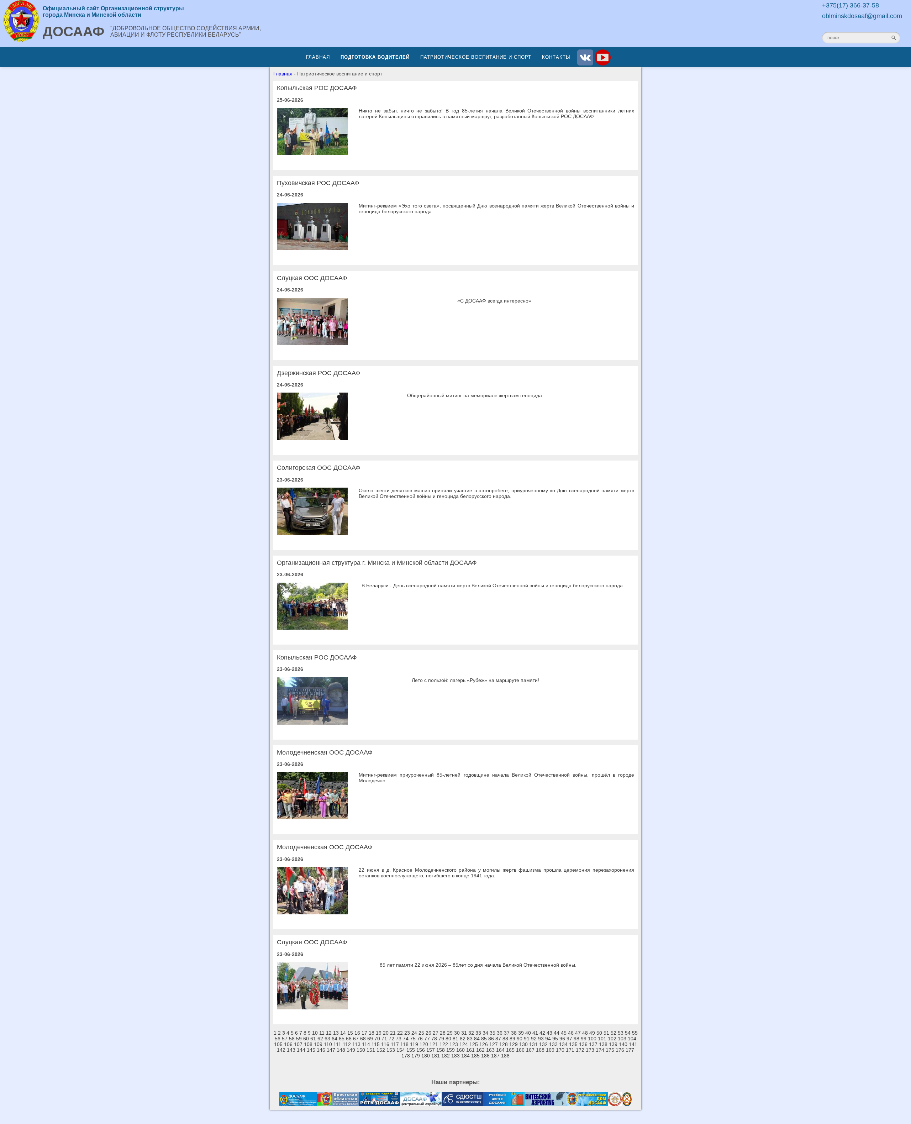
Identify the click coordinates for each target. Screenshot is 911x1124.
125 (473, 1044)
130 (523, 1044)
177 (630, 1050)
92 (534, 1038)
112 (347, 1044)
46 (571, 1033)
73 (398, 1038)
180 (425, 1056)
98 (576, 1038)
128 (503, 1044)
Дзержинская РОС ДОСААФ (318, 373)
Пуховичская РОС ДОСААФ (318, 183)
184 (465, 1056)
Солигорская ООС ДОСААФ (318, 467)
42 (542, 1033)
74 (406, 1038)
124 (463, 1044)
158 (440, 1050)
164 (500, 1050)
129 (513, 1044)
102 (612, 1038)
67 (356, 1038)
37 (507, 1033)
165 (510, 1050)
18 (371, 1033)
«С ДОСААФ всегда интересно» (494, 301)
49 (592, 1033)
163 (490, 1050)
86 (491, 1038)
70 (377, 1038)
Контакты (556, 57)
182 (445, 1056)
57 (285, 1038)
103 (622, 1038)
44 (556, 1033)
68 (363, 1038)
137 (593, 1044)
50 (599, 1033)
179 (415, 1056)
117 (395, 1044)
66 (349, 1038)
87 (498, 1038)
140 (623, 1044)
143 (291, 1050)
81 (455, 1038)
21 (393, 1033)
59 (299, 1038)
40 (528, 1033)
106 (288, 1044)
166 (520, 1050)
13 (336, 1033)
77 (427, 1038)
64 (334, 1038)
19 (378, 1033)
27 (435, 1033)
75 (413, 1038)
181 (435, 1056)
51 (606, 1033)
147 (331, 1050)
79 (441, 1038)
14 (343, 1033)
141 (633, 1044)
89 (512, 1038)
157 (430, 1050)
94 (548, 1038)
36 (499, 1033)
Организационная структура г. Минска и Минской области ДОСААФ (377, 562)
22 (400, 1033)
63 (327, 1038)
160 (460, 1050)
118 (404, 1044)
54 (628, 1033)
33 (478, 1033)
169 (550, 1050)
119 (414, 1044)
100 (592, 1038)
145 (311, 1050)
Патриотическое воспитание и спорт (475, 57)
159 (450, 1050)
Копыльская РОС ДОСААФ (317, 87)
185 (475, 1056)
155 (410, 1050)
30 (457, 1033)
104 (632, 1038)
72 (391, 1038)
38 (514, 1033)
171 (570, 1050)
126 (483, 1044)
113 (356, 1044)
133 (553, 1044)
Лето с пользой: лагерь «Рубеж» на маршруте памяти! (475, 680)
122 (443, 1044)
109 (318, 1044)
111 (337, 1044)
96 (562, 1038)
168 (540, 1050)
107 (298, 1044)
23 (407, 1033)
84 (477, 1038)
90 (519, 1038)
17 (364, 1033)
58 (292, 1038)
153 (390, 1050)
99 (583, 1038)
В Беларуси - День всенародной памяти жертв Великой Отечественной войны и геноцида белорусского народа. (493, 585)
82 (462, 1038)
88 (505, 1038)
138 (603, 1044)
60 (306, 1038)
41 (535, 1033)
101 (602, 1038)
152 (380, 1050)
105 (278, 1044)
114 (366, 1044)
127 (493, 1044)
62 (320, 1038)
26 (428, 1033)
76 (420, 1038)
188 (505, 1056)
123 (453, 1044)
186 (485, 1056)
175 (610, 1050)
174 (600, 1050)
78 (434, 1038)
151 (371, 1050)
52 (613, 1033)
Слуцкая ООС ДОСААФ (312, 278)
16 (357, 1033)
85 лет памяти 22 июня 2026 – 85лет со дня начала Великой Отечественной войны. (478, 965)
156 (420, 1050)
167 (530, 1050)
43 (549, 1033)
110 (328, 1044)
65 (341, 1038)
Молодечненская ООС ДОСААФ (325, 752)
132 (543, 1044)
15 (350, 1033)
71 (384, 1038)
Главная (318, 57)
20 (386, 1033)
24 (414, 1033)
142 (281, 1050)
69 (370, 1038)
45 (564, 1033)
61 (313, 1038)
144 (301, 1050)
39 (521, 1033)
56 (277, 1038)
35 (492, 1033)
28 (443, 1033)
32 (471, 1033)
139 (613, 1044)
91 (527, 1038)
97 (569, 1038)
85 (484, 1038)
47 (578, 1033)
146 (321, 1050)
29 (450, 1033)
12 (329, 1033)
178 (405, 1056)
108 (308, 1044)
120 (424, 1044)
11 (322, 1033)
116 (385, 1044)
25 (421, 1033)
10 (315, 1033)
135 (573, 1044)
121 (434, 1044)
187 (495, 1056)
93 (541, 1038)
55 (635, 1033)
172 (580, 1050)
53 (620, 1033)
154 (400, 1050)
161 (470, 1050)
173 (590, 1050)
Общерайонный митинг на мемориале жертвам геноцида (474, 395)
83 (470, 1038)
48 (585, 1033)
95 (555, 1038)
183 (455, 1056)
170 (560, 1050)
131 (533, 1044)
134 (563, 1044)
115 (376, 1044)
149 (351, 1050)
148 (341, 1050)
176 (620, 1050)
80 (448, 1038)
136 (583, 1044)
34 (485, 1033)
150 (361, 1050)
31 (464, 1033)
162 (480, 1050)
